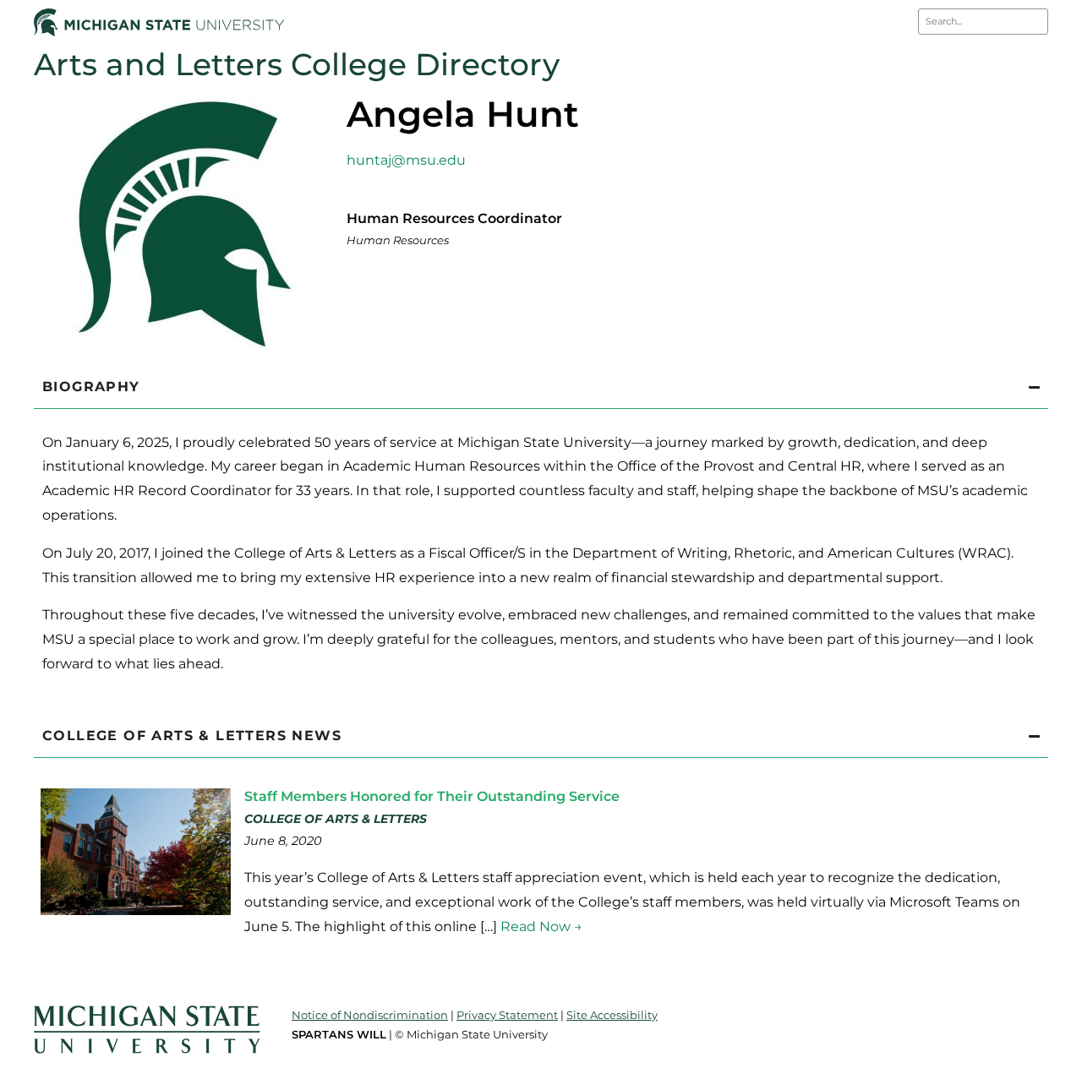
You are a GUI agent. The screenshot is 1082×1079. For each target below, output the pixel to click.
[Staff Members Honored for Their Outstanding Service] (136, 910)
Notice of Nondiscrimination (370, 1015)
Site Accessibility (612, 1015)
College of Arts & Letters (335, 818)
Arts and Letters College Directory (297, 64)
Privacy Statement (507, 1015)
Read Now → (541, 926)
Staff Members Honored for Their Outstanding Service (432, 796)
